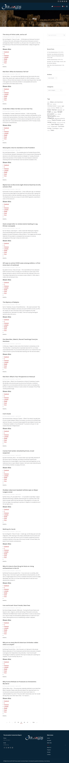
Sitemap (48, 761)
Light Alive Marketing (39, 761)
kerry (56, 114)
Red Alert (54, 122)
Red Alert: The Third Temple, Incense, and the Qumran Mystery (56, 62)
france (61, 107)
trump (49, 128)
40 (24, 722)
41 (27, 722)
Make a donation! (57, 6)
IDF (63, 110)
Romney (48, 124)
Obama (50, 118)
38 (18, 722)
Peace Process (56, 120)
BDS (48, 104)
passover (49, 120)
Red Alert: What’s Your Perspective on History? (19, 377)
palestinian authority (59, 118)
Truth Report (55, 128)
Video (52, 130)
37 (15, 722)
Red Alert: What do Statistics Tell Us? (15, 72)
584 (33, 722)
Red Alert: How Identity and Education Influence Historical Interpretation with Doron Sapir (55, 56)
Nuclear (58, 116)
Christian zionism (52, 106)
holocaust (59, 110)
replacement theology (61, 122)
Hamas (54, 110)
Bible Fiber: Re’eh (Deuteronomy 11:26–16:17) (55, 66)
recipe (49, 122)
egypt (63, 106)
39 (21, 722)
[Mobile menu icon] (67, 6)
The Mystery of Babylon (11, 302)
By (9, 37)
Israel (59, 112)
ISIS (52, 112)
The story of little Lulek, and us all (15, 34)
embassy (49, 107)
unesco (48, 130)
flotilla (57, 108)
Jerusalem (50, 114)
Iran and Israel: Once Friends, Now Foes (16, 605)
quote (63, 120)
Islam (55, 112)
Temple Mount (54, 126)
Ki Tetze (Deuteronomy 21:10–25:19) (55, 52)
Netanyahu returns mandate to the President (19, 148)
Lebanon (59, 114)
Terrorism (61, 126)
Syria (61, 124)
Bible (51, 104)
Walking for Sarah (9, 529)
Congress (59, 106)
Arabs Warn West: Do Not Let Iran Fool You (17, 109)
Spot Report (55, 124)
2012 (48, 102)
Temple (48, 126)
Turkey (60, 128)
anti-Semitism (58, 102)
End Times (53, 107)
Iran (49, 112)
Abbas (52, 102)
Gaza (49, 110)
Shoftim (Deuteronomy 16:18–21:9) (55, 59)
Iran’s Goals (7, 414)
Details (4, 66)
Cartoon (54, 104)
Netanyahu (51, 116)
